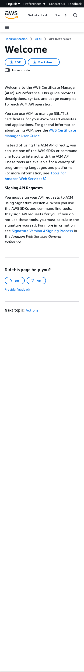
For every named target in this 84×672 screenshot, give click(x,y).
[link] (60, 39)
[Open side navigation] (7, 27)
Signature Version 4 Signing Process (42, 230)
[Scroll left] (24, 15)
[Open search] (75, 15)
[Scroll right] (65, 15)
